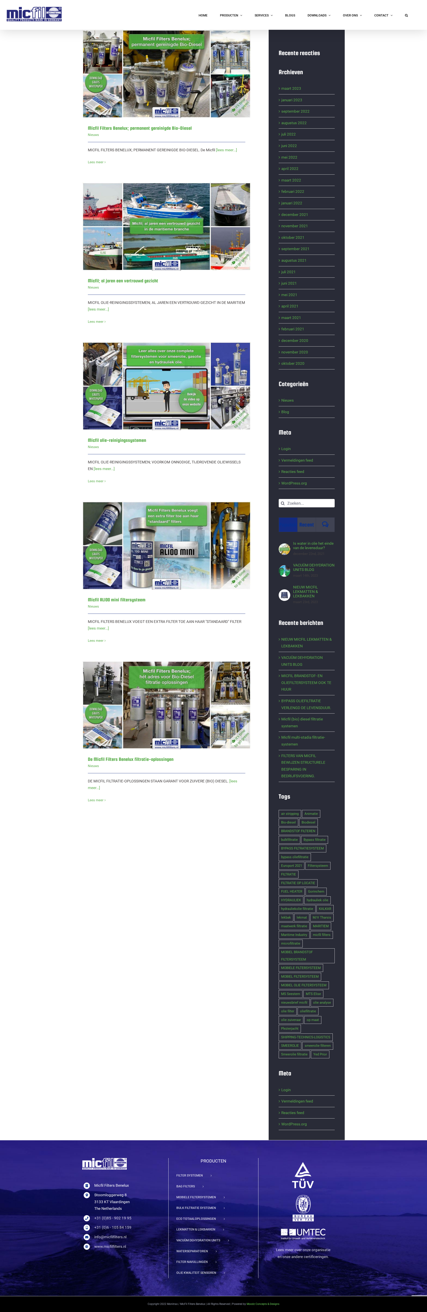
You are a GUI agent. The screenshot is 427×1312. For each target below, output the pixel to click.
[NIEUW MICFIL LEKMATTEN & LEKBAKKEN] (284, 592)
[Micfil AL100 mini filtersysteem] (166, 545)
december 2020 (294, 340)
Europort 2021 (291, 866)
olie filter (287, 1011)
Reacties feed (292, 471)
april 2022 (289, 168)
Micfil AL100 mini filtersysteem (161, 540)
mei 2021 (289, 295)
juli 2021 (288, 272)
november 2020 (294, 352)
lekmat (302, 917)
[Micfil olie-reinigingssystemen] (166, 386)
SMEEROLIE (290, 1046)
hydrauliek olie (317, 900)
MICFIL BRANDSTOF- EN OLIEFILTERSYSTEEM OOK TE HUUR (306, 683)
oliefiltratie (308, 1011)
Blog (285, 412)
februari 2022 (292, 191)
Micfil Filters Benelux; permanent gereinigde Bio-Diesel (161, 68)
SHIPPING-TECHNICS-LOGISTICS (305, 1037)
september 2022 (295, 111)
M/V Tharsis (322, 917)
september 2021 (295, 249)
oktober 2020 (292, 363)
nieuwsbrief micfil (294, 1003)
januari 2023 (291, 100)
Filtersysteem (318, 866)
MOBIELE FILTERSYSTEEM (301, 968)
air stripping (290, 814)
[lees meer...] (226, 150)
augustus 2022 (294, 123)
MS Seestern (290, 994)
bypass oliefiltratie (294, 857)
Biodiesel (308, 822)
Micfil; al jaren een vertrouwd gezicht (161, 221)
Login (286, 449)
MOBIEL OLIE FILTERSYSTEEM (303, 985)
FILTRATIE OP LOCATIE (298, 883)
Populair (288, 525)
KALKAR (325, 909)
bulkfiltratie (289, 840)
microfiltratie (290, 943)
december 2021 (294, 214)
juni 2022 (289, 146)
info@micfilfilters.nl (110, 1237)
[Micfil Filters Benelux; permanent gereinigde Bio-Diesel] (166, 74)
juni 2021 (289, 283)
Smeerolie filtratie (294, 1054)
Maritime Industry (294, 935)
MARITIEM (321, 926)
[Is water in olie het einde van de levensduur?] (284, 546)
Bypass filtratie (315, 840)
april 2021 (289, 306)
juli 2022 (288, 134)
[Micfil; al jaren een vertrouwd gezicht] (166, 226)
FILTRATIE (288, 874)
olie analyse (322, 1003)
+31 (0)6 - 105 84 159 (112, 1227)
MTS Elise (313, 994)
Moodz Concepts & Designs (263, 1304)
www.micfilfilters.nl (110, 1246)
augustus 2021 (294, 260)
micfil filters (321, 935)
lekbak (286, 917)
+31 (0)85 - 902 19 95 (112, 1218)
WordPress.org (294, 483)
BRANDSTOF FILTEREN (298, 831)
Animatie (311, 814)
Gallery (172, 68)
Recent (306, 525)
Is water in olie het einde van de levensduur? (313, 545)
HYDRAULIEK (291, 900)
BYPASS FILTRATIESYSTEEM (302, 848)
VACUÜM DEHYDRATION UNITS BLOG (313, 567)
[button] (406, 15)
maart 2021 (291, 317)
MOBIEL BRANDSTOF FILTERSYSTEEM (297, 955)
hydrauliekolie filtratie (297, 909)
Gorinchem (316, 891)
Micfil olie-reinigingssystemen (161, 381)
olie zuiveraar (291, 1020)
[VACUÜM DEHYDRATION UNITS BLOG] (284, 568)
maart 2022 (291, 180)
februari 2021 (292, 329)
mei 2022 (289, 157)
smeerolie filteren (318, 1046)
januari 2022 (291, 203)
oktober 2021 (292, 237)
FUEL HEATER (291, 891)
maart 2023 (291, 88)
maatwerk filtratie (294, 926)
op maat (313, 1020)
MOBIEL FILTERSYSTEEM (300, 977)
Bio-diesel (288, 822)
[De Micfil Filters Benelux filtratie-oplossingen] (166, 705)
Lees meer (95, 162)
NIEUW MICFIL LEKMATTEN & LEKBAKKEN (305, 591)
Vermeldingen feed (297, 460)
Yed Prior (320, 1054)
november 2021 (294, 226)
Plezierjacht (289, 1029)
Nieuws (93, 135)
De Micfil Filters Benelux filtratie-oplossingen (161, 700)
